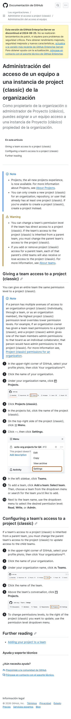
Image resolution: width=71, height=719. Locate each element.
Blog (38, 706)
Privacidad (45, 703)
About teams (47, 263)
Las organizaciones (18, 12)
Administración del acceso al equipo (27, 19)
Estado (57, 703)
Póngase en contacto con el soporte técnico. (30, 674)
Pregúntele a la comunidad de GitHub (26, 670)
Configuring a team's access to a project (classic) (34, 521)
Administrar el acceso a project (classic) (29, 15)
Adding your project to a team (27, 642)
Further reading (18, 633)
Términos (32, 703)
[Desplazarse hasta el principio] (63, 711)
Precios (7, 706)
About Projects (45, 187)
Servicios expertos (23, 706)
